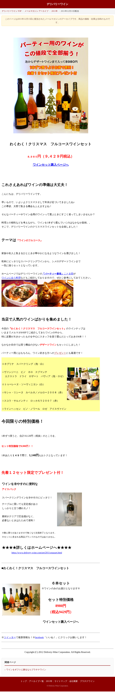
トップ (24, 681)
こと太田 (68, 273)
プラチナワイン (87, 681)
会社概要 (73, 681)
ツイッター (10, 637)
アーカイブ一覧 (36, 681)
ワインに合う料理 (11, 277)
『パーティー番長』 (53, 273)
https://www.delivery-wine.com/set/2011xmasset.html (37, 552)
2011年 (55, 11)
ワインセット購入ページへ (51, 164)
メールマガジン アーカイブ (36, 11)
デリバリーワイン (57, 4)
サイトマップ (61, 681)
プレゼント (60, 353)
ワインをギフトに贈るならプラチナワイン (26, 670)
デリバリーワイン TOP (11, 11)
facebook (39, 637)
